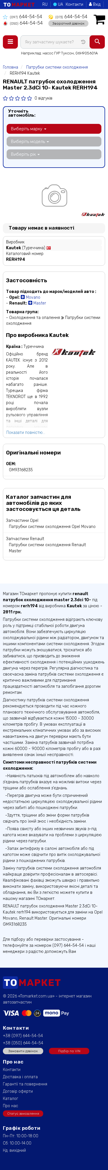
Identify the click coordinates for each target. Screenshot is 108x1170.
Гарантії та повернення (25, 1084)
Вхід (96, 4)
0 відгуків (43, 98)
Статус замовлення (23, 1114)
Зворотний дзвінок (68, 23)
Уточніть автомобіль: (21, 113)
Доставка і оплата (20, 1076)
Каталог (10, 1098)
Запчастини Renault (25, 538)
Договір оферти (18, 1091)
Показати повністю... (25, 432)
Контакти (74, 4)
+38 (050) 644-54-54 (23, 1043)
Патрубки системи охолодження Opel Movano (52, 526)
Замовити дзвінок (23, 1051)
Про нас (10, 1105)
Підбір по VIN (69, 1051)
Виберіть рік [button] (24, 154)
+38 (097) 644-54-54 (23, 1035)
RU (45, 4)
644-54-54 (26, 16)
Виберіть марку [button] (27, 128)
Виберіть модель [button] (28, 141)
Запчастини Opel (22, 520)
